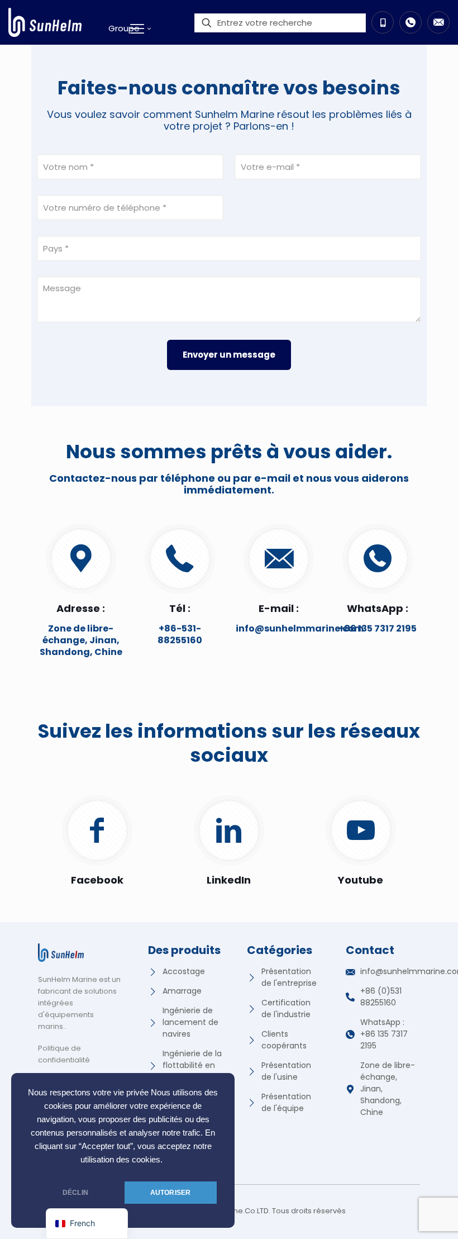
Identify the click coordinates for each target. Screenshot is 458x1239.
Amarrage (182, 990)
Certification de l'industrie (286, 1008)
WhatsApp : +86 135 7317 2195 (384, 1034)
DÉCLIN (75, 1193)
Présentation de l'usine (286, 1071)
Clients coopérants (284, 1039)
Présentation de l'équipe (286, 1102)
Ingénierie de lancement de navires (190, 1022)
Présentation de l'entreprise (289, 977)
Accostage (184, 971)
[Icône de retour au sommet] (404, 1216)
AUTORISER (170, 1193)
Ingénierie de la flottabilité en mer (192, 1065)
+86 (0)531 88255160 (381, 996)
